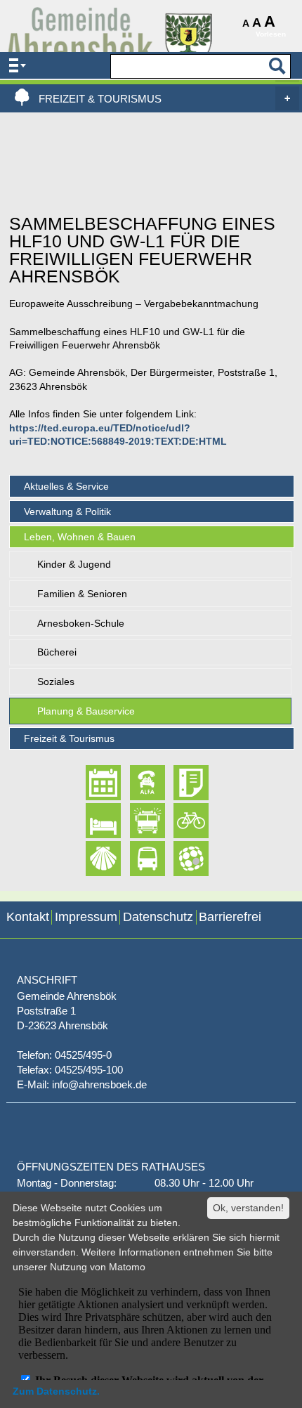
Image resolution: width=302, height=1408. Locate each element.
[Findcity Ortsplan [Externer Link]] (178, 859)
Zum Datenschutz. (56, 1391)
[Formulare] (178, 783)
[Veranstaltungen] (91, 783)
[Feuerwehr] (135, 821)
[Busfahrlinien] (135, 859)
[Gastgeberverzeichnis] (91, 821)
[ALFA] (135, 783)
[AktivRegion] (178, 821)
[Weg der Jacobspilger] (91, 859)
